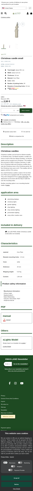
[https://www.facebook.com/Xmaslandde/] (9, 383)
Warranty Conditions (7, 413)
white (18, 262)
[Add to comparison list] (18, 24)
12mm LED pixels (23, 176)
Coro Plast (20, 252)
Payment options (6, 427)
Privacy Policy (5, 457)
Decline (16, 484)
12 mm (22, 257)
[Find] (5, 13)
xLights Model (7, 346)
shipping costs (17, 104)
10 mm (19, 267)
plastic (8, 185)
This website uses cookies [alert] (16, 433)
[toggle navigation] (2, 13)
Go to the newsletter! (20, 364)
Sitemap (3, 407)
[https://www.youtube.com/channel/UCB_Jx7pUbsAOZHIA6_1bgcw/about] (21, 383)
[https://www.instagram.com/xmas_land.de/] (15, 383)
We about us (4, 404)
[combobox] (14, 8)
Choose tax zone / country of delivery (12, 106)
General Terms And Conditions (10, 398)
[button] (28, 13)
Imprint (3, 401)
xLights (23, 343)
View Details (16, 489)
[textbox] (14, 8)
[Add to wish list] (23, 24)
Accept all (16, 478)
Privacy (3, 395)
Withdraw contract (8, 416)
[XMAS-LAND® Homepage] (16, 13)
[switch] (5, 462)
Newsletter (4, 410)
